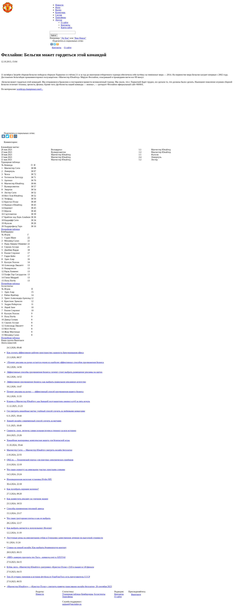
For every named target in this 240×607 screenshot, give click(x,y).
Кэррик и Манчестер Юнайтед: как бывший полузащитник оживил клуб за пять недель (48, 401)
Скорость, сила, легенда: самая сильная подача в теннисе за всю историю (41, 430)
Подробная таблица (10, 229)
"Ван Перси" (80, 38)
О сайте (64, 22)
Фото (57, 7)
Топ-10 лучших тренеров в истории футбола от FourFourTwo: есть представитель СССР (48, 577)
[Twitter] (54, 44)
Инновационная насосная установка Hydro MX (29, 479)
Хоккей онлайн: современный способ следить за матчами (34, 421)
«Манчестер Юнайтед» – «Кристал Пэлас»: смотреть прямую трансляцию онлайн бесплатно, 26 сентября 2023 (59, 586)
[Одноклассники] (57, 44)
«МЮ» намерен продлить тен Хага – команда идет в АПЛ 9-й (36, 557)
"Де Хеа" (65, 38)
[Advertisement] (33, 67)
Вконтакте (136, 594)
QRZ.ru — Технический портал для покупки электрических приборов (40, 460)
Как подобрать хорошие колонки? (23, 489)
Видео (58, 10)
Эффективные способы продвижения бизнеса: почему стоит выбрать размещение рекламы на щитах (54, 372)
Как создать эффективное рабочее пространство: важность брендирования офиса (45, 352)
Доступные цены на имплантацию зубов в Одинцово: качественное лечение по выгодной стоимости (55, 538)
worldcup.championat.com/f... (30, 89)
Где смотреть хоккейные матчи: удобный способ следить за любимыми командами (46, 411)
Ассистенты (99, 594)
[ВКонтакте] (51, 44)
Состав (58, 15)
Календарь (60, 12)
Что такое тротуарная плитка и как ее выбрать (28, 518)
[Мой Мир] (15, 136)
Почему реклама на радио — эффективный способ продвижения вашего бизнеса (45, 391)
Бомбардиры (87, 594)
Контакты (65, 25)
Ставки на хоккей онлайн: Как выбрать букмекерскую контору (36, 547)
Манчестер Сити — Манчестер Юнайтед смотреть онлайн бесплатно (39, 450)
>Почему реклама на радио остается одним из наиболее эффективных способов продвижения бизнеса (55, 362)
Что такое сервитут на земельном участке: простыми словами (36, 469)
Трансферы (60, 17)
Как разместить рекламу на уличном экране (27, 499)
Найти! (53, 35)
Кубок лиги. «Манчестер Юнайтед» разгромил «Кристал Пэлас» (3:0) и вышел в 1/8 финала (50, 567)
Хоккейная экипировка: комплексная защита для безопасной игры (38, 440)
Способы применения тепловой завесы (25, 508)
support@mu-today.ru (71, 604)
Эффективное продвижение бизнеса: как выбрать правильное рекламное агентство (46, 382)
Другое (58, 20)
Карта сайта (66, 27)
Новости (40, 594)
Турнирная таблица (71, 594)
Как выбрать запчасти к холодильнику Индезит (29, 528)
